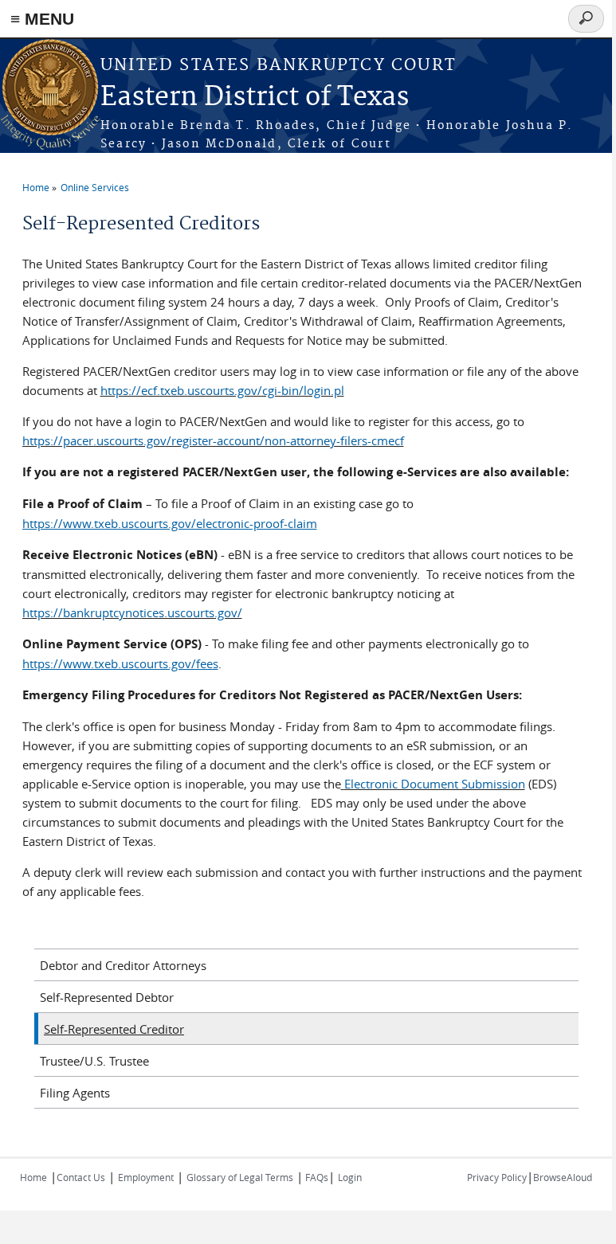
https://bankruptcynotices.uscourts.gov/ (132, 612)
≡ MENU (42, 19)
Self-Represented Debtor (107, 997)
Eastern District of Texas (254, 97)
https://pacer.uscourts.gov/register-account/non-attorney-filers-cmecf (213, 440)
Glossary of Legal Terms (239, 1177)
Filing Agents (75, 1093)
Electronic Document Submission (434, 784)
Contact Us (81, 1177)
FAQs (315, 1177)
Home (35, 187)
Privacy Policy (497, 1177)
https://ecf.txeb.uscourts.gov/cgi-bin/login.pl (222, 390)
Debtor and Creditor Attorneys (123, 965)
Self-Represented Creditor (114, 1029)
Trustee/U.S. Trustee (94, 1061)
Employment (146, 1177)
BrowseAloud (562, 1177)
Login (350, 1177)
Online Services (95, 187)
